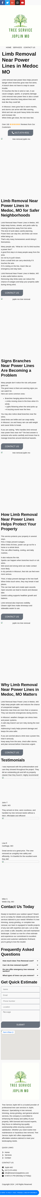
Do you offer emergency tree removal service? (18, 970)
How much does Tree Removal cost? (18, 961)
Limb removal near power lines (14, 80)
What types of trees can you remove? (18, 975)
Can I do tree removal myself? (15, 965)
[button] (20, 961)
